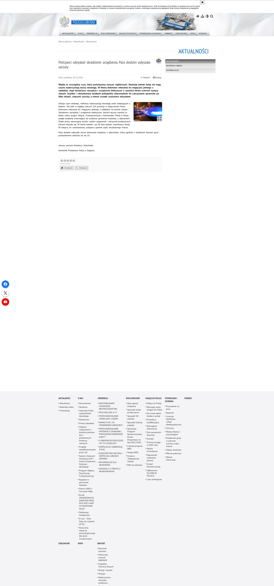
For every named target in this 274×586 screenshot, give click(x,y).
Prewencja (103, 398)
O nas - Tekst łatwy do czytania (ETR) (86, 522)
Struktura (83, 407)
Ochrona (170, 428)
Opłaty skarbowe (173, 450)
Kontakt (150, 439)
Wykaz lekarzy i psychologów (173, 433)
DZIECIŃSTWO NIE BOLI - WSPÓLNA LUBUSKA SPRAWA (111, 456)
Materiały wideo (174, 66)
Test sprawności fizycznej (154, 434)
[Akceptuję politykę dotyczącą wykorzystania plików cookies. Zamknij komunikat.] (202, 2)
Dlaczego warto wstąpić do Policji (154, 408)
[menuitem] (68, 33)
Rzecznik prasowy (102, 550)
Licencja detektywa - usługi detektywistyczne (173, 421)
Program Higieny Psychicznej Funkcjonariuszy (86, 474)
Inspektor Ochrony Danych (106, 565)
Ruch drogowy (133, 398)
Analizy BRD (132, 453)
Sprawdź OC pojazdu (133, 417)
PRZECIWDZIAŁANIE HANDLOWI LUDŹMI (108, 417)
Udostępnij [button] (68, 168)
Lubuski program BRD (135, 447)
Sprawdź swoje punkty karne (134, 411)
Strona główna (65, 41)
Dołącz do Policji (154, 398)
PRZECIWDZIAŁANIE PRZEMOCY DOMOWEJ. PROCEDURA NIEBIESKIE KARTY (111, 433)
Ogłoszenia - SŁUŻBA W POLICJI (152, 473)
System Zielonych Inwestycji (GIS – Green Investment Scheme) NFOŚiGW (87, 462)
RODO (80, 543)
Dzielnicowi (84, 420)
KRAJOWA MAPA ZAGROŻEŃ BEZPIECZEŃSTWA (108, 406)
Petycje (101, 574)
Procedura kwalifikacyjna (153, 421)
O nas (80, 398)
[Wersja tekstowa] (207, 16)
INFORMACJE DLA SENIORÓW (107, 464)
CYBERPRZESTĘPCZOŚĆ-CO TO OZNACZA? (111, 442)
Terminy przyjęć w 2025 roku (154, 444)
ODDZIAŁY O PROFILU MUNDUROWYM (109, 470)
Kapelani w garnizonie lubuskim (84, 483)
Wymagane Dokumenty (152, 427)
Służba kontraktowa (152, 450)
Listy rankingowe (154, 480)
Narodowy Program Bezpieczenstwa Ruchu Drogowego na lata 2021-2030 (134, 436)
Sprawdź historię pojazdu (134, 424)
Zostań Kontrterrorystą (153, 465)
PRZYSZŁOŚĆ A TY (108, 413)
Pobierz (188, 398)
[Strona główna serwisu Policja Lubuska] (197, 16)
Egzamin (170, 413)
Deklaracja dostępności (84, 514)
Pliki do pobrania (134, 465)
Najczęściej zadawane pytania (152, 458)
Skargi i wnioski (105, 570)
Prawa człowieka (86, 424)
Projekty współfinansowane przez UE (87, 450)
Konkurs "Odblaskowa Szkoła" (133, 459)
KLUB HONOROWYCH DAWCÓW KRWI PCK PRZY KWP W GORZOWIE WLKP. (86, 502)
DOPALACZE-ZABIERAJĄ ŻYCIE (110, 448)
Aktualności (79, 41)
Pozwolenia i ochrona (171, 400)
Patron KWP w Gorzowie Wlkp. (86, 490)
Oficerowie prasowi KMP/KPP (103, 558)
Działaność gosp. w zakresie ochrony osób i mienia (174, 442)
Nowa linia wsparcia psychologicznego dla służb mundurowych (87, 533)
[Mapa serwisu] (202, 16)
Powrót (146, 77)
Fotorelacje (172, 70)
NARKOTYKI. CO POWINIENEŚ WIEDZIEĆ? (111, 424)
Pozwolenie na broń (172, 408)
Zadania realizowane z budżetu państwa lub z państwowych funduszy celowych (86, 435)
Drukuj (158, 77)
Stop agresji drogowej (132, 405)
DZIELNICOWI (64, 543)
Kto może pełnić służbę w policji (154, 415)
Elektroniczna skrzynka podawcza (104, 580)
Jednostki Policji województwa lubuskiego (86, 414)
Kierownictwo (85, 404)
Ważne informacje (171, 458)
